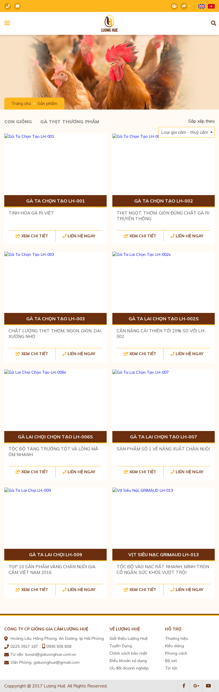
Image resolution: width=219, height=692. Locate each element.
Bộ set (171, 660)
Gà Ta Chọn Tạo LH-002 (163, 201)
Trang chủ (21, 103)
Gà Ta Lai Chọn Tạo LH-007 (163, 437)
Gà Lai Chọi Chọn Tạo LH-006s (55, 437)
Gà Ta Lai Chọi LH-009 (55, 554)
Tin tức (171, 668)
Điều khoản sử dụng (128, 660)
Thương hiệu (176, 638)
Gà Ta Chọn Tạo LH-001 (55, 201)
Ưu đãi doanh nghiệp (129, 668)
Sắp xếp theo (201, 121)
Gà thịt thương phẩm (69, 121)
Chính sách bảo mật (128, 653)
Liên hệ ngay (81, 235)
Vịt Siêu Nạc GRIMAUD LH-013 (163, 554)
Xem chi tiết (34, 235)
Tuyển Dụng (121, 645)
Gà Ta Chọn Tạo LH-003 (55, 318)
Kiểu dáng (174, 645)
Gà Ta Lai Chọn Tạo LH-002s (164, 318)
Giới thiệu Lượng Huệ (129, 638)
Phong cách (176, 653)
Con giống (18, 121)
